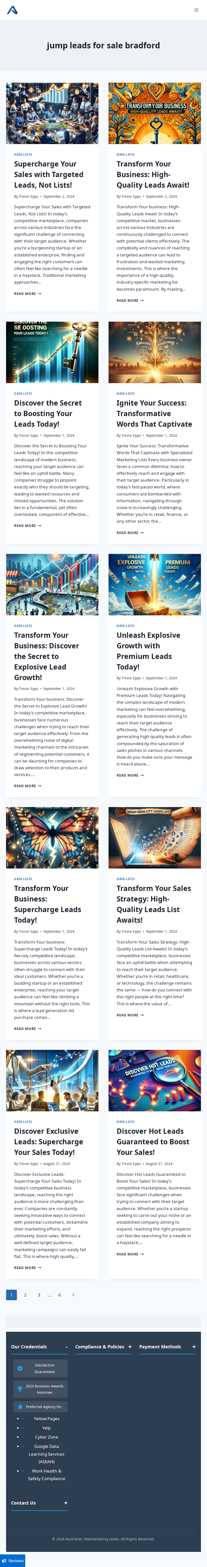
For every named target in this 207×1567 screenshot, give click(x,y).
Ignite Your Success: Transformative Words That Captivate (154, 413)
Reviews (16, 1560)
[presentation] (52, 113)
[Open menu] (196, 10)
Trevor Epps (28, 196)
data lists (23, 154)
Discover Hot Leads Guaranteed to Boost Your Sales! (153, 1141)
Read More (27, 293)
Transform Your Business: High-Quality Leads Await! (153, 174)
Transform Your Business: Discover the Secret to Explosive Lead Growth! (46, 656)
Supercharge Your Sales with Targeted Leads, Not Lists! (49, 174)
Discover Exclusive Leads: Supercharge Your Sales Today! (48, 1141)
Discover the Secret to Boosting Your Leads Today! (48, 413)
